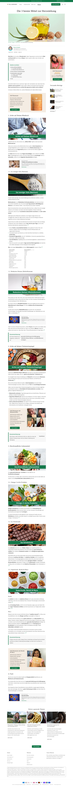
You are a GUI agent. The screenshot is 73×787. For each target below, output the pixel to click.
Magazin (13, 42)
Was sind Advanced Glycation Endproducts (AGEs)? (59, 96)
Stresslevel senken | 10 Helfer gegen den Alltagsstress (58, 107)
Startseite (9, 42)
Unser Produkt (9, 755)
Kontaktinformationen (45, 784)
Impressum (51, 784)
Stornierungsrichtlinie (57, 784)
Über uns (8, 760)
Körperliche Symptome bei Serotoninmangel (59, 102)
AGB (27, 760)
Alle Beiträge (52, 111)
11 (25, 633)
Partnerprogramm (30, 757)
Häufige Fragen (10, 762)
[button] (21, 4)
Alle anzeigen (36, 746)
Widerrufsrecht (29, 764)
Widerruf (28, 762)
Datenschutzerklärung (35, 784)
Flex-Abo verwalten (30, 755)
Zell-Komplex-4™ (10, 757)
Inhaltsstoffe (9, 759)
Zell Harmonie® (17, 784)
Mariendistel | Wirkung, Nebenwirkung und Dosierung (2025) (59, 90)
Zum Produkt (14, 109)
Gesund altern (18, 42)
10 (11, 608)
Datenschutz (29, 759)
